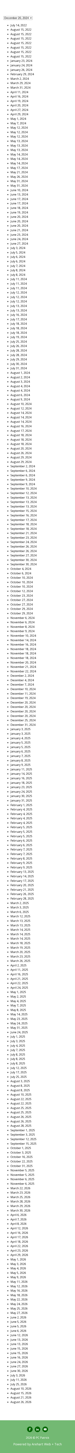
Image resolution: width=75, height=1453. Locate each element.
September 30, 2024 (23, 560)
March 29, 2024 (20, 83)
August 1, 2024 (20, 373)
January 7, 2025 (20, 756)
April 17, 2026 (19, 1237)
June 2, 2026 (18, 1317)
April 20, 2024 (19, 105)
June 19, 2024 (19, 212)
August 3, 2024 (20, 382)
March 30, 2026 (20, 1210)
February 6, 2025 (21, 840)
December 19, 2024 (22, 698)
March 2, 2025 (19, 903)
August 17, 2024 (20, 431)
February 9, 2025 (21, 863)
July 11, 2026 (18, 1380)
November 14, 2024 (23, 640)
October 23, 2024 (21, 595)
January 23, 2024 (21, 61)
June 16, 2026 (19, 1357)
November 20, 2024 (23, 662)
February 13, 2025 (22, 872)
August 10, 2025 (20, 1094)
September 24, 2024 (23, 542)
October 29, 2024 (21, 609)
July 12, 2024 (18, 292)
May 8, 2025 (18, 1010)
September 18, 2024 (23, 524)
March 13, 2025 (20, 921)
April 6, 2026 (18, 1215)
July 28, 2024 (18, 350)
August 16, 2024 (20, 426)
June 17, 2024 (19, 199)
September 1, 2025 (22, 1130)
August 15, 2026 (20, 1393)
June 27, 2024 (19, 243)
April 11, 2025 (19, 970)
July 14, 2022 (18, 25)
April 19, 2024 (19, 101)
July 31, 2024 (18, 368)
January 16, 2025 (21, 778)
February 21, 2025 (22, 890)
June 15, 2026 (19, 1348)
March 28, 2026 (20, 1201)
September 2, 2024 (22, 466)
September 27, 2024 (23, 555)
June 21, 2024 (19, 230)
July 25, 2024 (18, 341)
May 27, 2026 (19, 1313)
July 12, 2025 (18, 1068)
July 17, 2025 (18, 1072)
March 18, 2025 (20, 943)
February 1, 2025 (21, 805)
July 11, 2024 (18, 279)
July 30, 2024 (18, 364)
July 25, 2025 (18, 1077)
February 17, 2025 (22, 881)
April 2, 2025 (18, 965)
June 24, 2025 (19, 1032)
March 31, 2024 (20, 87)
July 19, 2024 (18, 337)
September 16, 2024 (23, 515)
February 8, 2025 (21, 858)
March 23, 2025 (20, 956)
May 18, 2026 (19, 1295)
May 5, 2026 (18, 1273)
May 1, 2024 (18, 119)
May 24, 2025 (19, 1023)
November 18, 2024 (23, 649)
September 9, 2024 (22, 480)
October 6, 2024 (20, 573)
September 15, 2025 (23, 1144)
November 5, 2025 (22, 1170)
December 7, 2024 (22, 684)
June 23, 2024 (19, 235)
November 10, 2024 (23, 636)
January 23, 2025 (21, 787)
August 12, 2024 (20, 408)
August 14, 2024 (20, 413)
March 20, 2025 (20, 952)
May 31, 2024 (19, 181)
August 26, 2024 (20, 453)
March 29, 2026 (20, 1206)
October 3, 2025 (20, 1152)
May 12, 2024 (19, 128)
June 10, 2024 (19, 190)
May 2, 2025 (18, 996)
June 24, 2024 (19, 239)
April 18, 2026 (19, 1242)
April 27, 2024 (19, 110)
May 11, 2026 (19, 1282)
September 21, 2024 (23, 533)
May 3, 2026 (18, 1264)
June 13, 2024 (19, 194)
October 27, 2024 (21, 600)
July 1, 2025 (17, 1036)
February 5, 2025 (21, 827)
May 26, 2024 (19, 177)
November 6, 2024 (22, 618)
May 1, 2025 (18, 992)
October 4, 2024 (20, 569)
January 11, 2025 (21, 769)
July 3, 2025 (17, 1041)
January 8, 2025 (20, 760)
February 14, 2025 (22, 876)
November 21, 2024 (23, 667)
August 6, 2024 (20, 395)
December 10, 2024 (22, 689)
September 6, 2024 (22, 471)
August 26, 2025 (20, 1117)
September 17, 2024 (23, 520)
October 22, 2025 (21, 1161)
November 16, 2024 (23, 644)
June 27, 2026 (19, 1366)
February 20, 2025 (22, 885)
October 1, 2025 (20, 1148)
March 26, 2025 (20, 961)
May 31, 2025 (19, 1028)
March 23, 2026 (20, 1192)
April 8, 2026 (18, 1224)
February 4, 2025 (21, 809)
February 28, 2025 (22, 898)
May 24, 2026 (19, 1304)
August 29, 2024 (20, 457)
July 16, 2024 (18, 315)
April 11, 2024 (19, 92)
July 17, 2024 (18, 319)
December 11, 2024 (22, 694)
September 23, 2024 (23, 538)
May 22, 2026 (19, 1299)
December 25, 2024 (22, 720)
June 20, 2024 (19, 217)
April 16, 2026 (19, 1233)
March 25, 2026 (20, 1197)
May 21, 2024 (19, 172)
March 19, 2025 (20, 948)
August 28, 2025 (20, 1126)
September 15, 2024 (23, 511)
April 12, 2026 (19, 1228)
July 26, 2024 (18, 346)
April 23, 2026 (19, 1250)
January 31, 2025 (21, 800)
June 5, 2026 (18, 1322)
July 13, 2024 (18, 306)
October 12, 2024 (21, 591)
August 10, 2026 (20, 1388)
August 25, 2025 (20, 1108)
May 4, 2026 (18, 1268)
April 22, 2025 (19, 983)
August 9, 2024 (20, 399)
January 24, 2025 (21, 792)
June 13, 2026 (19, 1340)
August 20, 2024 (20, 448)
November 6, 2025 (22, 1179)
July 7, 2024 (17, 266)
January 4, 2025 (20, 738)
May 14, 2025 (19, 1014)
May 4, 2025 (18, 1001)
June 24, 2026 (19, 1362)
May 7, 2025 (18, 1005)
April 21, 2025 (19, 979)
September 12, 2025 (23, 1139)
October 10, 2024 (21, 578)
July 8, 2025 (17, 1054)
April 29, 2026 (19, 1255)
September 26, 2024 (23, 546)
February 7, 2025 (21, 849)
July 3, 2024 (17, 248)
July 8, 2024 (17, 270)
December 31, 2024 (22, 725)
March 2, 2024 (19, 79)
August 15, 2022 (20, 30)
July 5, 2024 (17, 252)
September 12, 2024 (23, 493)
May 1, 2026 (18, 1259)
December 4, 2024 (22, 680)
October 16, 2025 (21, 1157)
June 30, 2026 (19, 1371)
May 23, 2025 (19, 1019)
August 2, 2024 (20, 377)
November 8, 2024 (22, 627)
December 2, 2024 (22, 676)
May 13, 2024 (19, 141)
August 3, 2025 (20, 1081)
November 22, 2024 (23, 671)
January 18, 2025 (21, 783)
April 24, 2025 (19, 988)
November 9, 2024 (22, 631)
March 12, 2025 (20, 916)
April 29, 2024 (19, 114)
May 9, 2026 (18, 1277)
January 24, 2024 (21, 65)
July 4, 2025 (17, 1046)
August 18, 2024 (20, 435)
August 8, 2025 (20, 1086)
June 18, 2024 (19, 208)
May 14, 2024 (19, 154)
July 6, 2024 (17, 257)
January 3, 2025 (20, 729)
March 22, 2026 (20, 1188)
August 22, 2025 (20, 1099)
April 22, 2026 (19, 1246)
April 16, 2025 (19, 974)
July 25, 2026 (18, 1384)
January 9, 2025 (20, 765)
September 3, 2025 (22, 1134)
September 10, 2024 (23, 488)
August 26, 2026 (20, 1402)
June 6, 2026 (18, 1331)
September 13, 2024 (23, 497)
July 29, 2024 (18, 359)
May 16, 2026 (19, 1290)
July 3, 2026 (17, 1375)
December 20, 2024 (22, 702)
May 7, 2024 (18, 123)
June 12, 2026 (19, 1335)
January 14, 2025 (21, 774)
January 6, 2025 (20, 751)
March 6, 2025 (19, 912)
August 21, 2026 (20, 1397)
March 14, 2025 (20, 930)
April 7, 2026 (18, 1219)
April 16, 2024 (19, 96)
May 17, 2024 (19, 168)
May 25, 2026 (19, 1308)
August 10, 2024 (20, 404)
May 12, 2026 (19, 1286)
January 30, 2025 (21, 796)
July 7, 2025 (17, 1050)
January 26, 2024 (21, 70)
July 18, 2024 (18, 324)
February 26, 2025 (22, 894)
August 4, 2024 (20, 386)
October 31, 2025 (21, 1166)
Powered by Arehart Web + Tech (37, 1444)
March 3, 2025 (19, 907)
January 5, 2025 (20, 742)
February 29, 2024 (22, 74)
